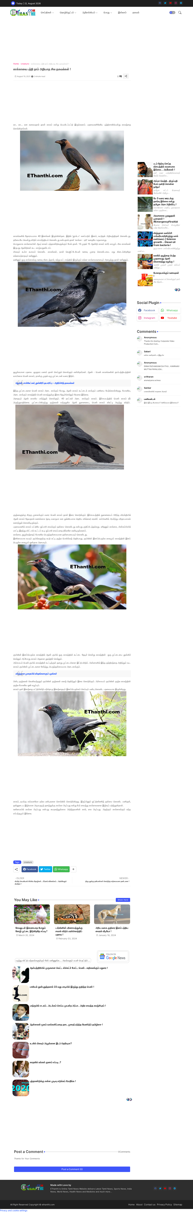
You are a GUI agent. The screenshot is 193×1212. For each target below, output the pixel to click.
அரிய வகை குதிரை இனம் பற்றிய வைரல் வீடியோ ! (112, 929)
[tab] (47, 12)
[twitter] (165, 3)
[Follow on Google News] (113, 960)
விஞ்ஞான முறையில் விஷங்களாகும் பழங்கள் (36, 673)
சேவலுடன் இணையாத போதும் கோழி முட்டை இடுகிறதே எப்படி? (31, 929)
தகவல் (136, 12)
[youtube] (170, 3)
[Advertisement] (72, 101)
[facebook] (160, 3)
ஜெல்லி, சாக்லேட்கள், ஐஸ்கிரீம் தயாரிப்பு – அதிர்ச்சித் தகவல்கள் (45, 383)
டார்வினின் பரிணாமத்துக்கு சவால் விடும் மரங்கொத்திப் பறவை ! (69, 931)
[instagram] (176, 3)
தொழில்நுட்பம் (67, 12)
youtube (172, 317)
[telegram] (181, 3)
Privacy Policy (164, 1204)
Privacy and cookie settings (13, 1210)
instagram (149, 317)
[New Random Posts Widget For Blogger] (129, 1100)
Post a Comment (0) (72, 1169)
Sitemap (177, 1204)
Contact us (149, 1204)
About (139, 1204)
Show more (123, 900)
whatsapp (172, 310)
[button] (172, 12)
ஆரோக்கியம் (88, 12)
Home (16, 64)
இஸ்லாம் (122, 12)
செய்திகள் (46, 12)
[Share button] (73, 869)
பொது (107, 12)
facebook (149, 310)
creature (25, 64)
